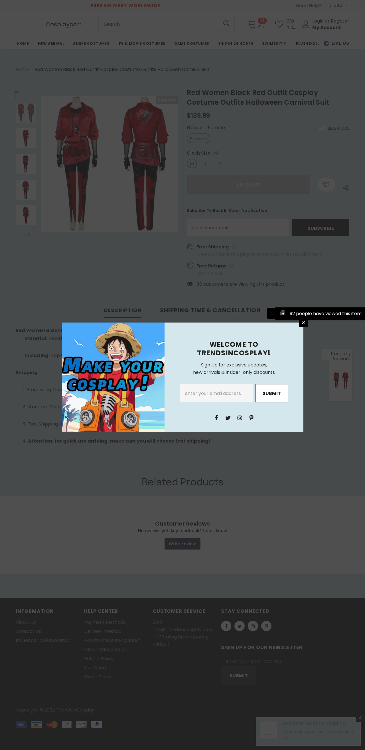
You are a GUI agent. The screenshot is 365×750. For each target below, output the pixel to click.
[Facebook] (216, 417)
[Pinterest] (251, 417)
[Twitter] (228, 417)
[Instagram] (240, 417)
